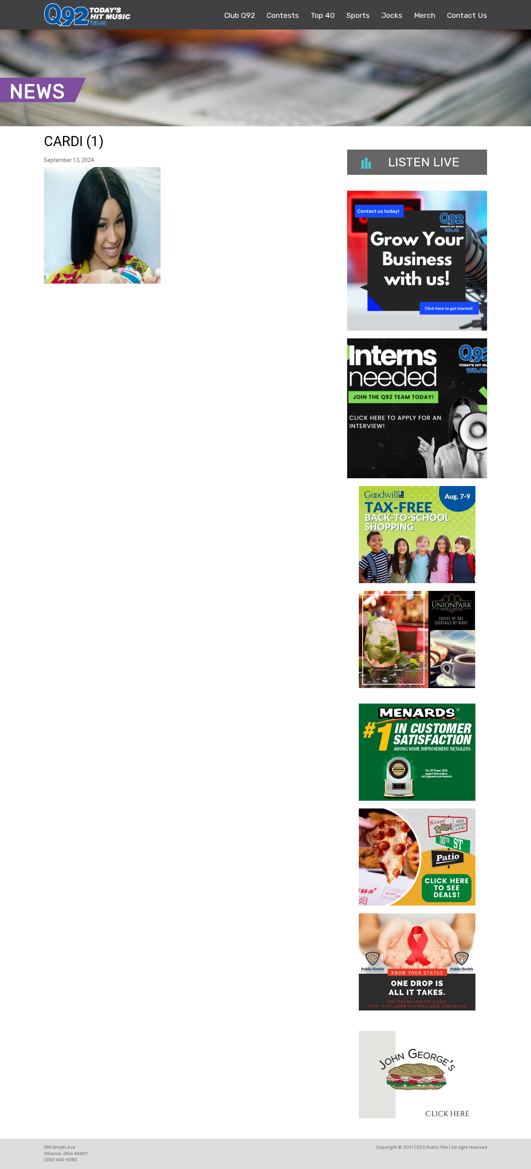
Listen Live (423, 162)
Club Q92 (239, 15)
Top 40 (323, 15)
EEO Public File (432, 1147)
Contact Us (467, 15)
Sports (358, 15)
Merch (424, 15)
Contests (283, 15)
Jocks (391, 15)
